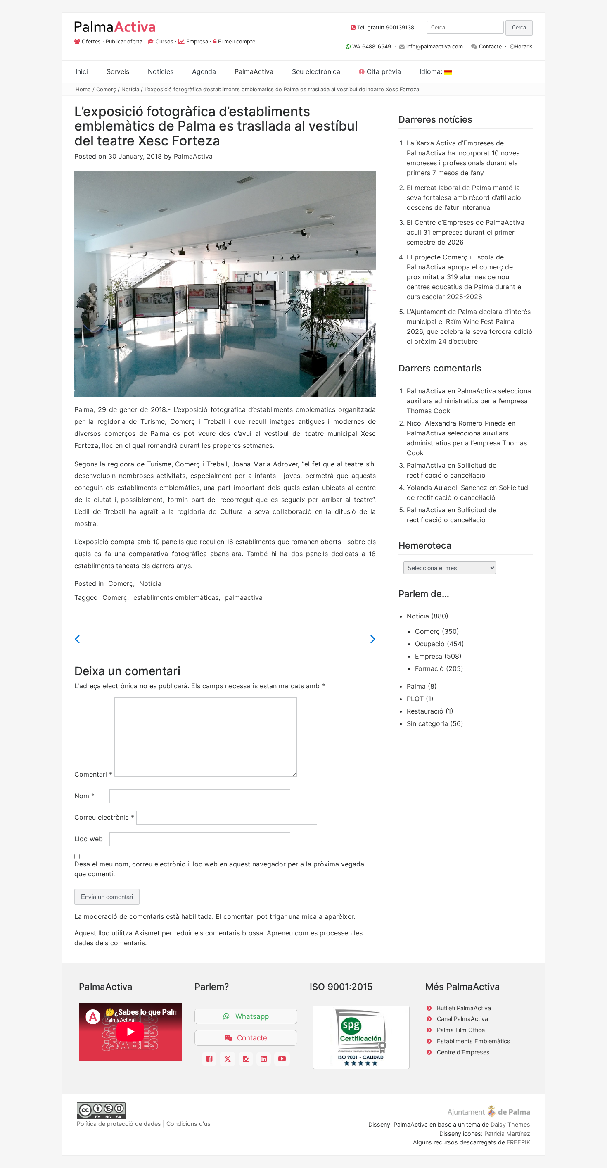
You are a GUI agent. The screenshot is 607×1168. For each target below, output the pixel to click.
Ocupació (430, 644)
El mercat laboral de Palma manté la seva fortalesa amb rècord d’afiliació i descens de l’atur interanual (466, 197)
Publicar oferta (124, 41)
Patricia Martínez (507, 1133)
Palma (416, 686)
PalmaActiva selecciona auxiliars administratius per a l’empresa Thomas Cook (469, 401)
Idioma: (432, 71)
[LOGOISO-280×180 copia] (361, 1037)
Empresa (197, 41)
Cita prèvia (383, 71)
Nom (84, 796)
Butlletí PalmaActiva (464, 1007)
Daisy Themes (510, 1124)
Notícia (130, 89)
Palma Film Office (461, 1029)
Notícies (160, 71)
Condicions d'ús (188, 1123)
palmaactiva (244, 597)
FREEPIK (518, 1142)
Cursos (164, 41)
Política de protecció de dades (119, 1123)
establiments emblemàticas (175, 597)
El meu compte (236, 41)
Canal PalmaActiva (462, 1018)
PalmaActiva (193, 156)
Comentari (93, 774)
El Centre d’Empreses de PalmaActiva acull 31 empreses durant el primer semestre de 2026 (465, 232)
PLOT (415, 699)
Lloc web (88, 839)
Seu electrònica (316, 71)
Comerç (106, 89)
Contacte (490, 46)
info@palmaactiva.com (434, 46)
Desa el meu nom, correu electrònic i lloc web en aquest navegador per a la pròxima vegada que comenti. (219, 869)
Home (83, 89)
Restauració (425, 711)
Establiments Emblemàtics (473, 1040)
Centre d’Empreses (463, 1052)
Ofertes (91, 41)
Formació (429, 668)
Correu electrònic (104, 817)
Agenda (204, 71)
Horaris (524, 46)
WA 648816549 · (375, 46)
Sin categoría (427, 723)
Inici (82, 71)
